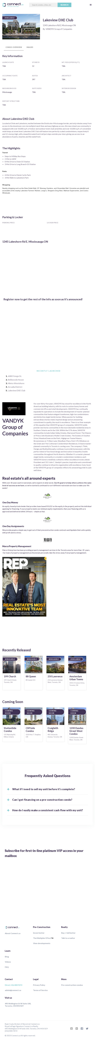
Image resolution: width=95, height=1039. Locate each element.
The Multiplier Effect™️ (43, 938)
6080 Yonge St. (15, 376)
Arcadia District (15, 387)
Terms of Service (40, 990)
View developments (41, 943)
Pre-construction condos (72, 985)
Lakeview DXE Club (16, 390)
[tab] (14, 47)
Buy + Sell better (68, 933)
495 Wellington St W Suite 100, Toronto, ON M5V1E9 (18, 1004)
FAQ (7, 967)
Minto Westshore (16, 383)
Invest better (38, 933)
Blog (7, 956)
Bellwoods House (16, 380)
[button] (90, 4)
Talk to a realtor (68, 938)
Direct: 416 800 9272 (13, 985)
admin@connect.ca (13, 990)
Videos (8, 962)
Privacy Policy (39, 985)
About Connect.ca (12, 933)
